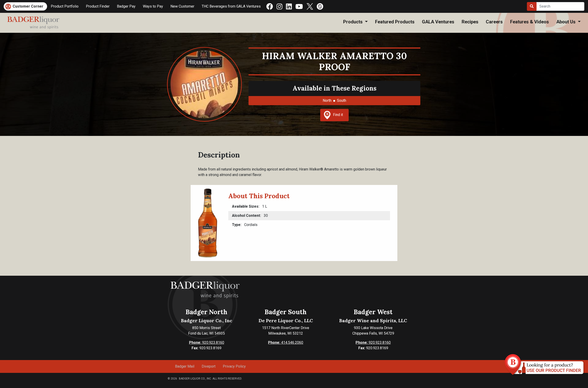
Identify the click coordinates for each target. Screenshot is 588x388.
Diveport (208, 366)
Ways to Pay (153, 6)
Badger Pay (126, 6)
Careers (494, 22)
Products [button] (353, 22)
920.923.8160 (206, 342)
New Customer (182, 6)
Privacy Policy (234, 366)
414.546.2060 (285, 342)
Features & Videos (529, 22)
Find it (338, 115)
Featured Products (395, 22)
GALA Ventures (438, 22)
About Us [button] (566, 22)
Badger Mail (184, 366)
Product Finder (98, 6)
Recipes (470, 22)
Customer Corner (28, 6)
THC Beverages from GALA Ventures (231, 6)
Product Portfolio (65, 6)
